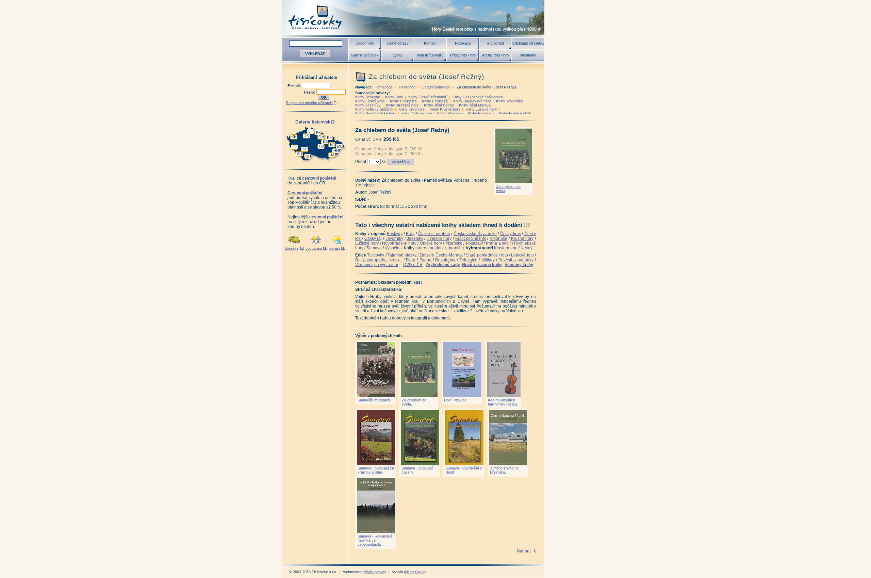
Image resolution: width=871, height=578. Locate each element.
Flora (410, 260)
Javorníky (394, 238)
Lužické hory (367, 243)
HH (336, 151)
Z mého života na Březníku (504, 470)
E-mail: (294, 86)
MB (340, 146)
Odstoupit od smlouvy (528, 43)
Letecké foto (522, 255)
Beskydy (394, 233)
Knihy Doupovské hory (472, 101)
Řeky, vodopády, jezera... (378, 260)
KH (294, 137)
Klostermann (505, 248)
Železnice (468, 260)
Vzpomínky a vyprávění (376, 264)
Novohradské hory (399, 243)
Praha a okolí (498, 243)
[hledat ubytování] (316, 244)
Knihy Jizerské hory (402, 105)
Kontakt (430, 43)
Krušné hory (522, 238)
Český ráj (373, 238)
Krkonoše (498, 238)
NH (308, 156)
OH (321, 137)
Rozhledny (445, 260)
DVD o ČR (413, 264)
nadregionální (428, 248)
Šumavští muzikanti (374, 400)
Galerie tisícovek (365, 55)
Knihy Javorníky (509, 101)
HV (321, 146)
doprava (291, 248)
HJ (332, 145)
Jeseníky (415, 238)
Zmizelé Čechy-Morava (441, 255)
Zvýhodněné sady (443, 264)
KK (318, 132)
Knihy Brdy (394, 97)
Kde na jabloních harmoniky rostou (502, 402)
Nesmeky (528, 55)
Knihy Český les (403, 101)
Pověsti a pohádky (515, 260)
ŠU (299, 154)
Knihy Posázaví (481, 113)
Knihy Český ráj (435, 101)
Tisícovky (375, 255)
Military (488, 260)
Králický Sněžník (470, 238)
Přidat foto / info (463, 55)
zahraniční (454, 248)
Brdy (410, 233)
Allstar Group (415, 572)
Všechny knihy (519, 264)
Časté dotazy (398, 43)
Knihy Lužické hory (481, 109)
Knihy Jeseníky (368, 105)
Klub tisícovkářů (430, 55)
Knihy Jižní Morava (475, 105)
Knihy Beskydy (367, 97)
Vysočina (393, 248)
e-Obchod (495, 43)
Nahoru (524, 551)
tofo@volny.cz (374, 572)
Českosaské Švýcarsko (475, 233)
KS (325, 141)
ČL (295, 147)
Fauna (425, 260)
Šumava (374, 248)
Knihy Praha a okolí (515, 113)
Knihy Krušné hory (445, 109)
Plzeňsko (453, 243)
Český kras (510, 233)
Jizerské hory (439, 238)
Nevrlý (526, 248)
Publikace (463, 43)
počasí (334, 248)
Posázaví (474, 243)
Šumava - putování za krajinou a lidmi (376, 470)
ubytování (314, 248)
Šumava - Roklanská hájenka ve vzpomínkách (375, 540)
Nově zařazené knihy (482, 264)
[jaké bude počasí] (336, 244)
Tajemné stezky (402, 255)
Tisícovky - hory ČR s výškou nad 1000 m (413, 17)
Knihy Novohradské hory (375, 113)
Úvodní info (365, 43)
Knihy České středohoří (427, 97)
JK (307, 136)
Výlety (397, 55)
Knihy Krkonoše (411, 109)
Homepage (384, 87)
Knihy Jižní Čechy (439, 105)
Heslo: (310, 92)
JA (332, 155)
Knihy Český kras (370, 101)
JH (311, 131)
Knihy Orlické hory (416, 113)
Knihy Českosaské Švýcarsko (478, 97)
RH (329, 137)
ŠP (305, 149)
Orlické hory (431, 243)
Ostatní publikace (436, 87)
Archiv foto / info (495, 55)
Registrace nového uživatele (309, 103)
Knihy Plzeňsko (450, 113)
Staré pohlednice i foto (487, 255)
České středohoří (434, 233)
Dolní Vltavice (455, 400)
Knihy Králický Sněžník (374, 109)
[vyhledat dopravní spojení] (294, 244)
